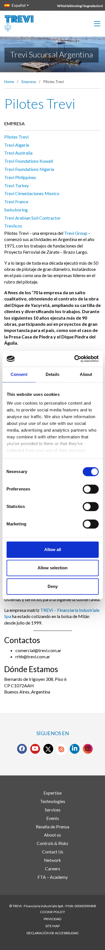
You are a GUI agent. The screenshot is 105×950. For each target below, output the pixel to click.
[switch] (91, 489)
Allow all (52, 549)
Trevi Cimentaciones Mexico (31, 193)
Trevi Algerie (16, 145)
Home (9, 81)
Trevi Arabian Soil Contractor (32, 217)
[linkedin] (74, 749)
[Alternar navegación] (97, 23)
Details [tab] (52, 374)
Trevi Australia (18, 152)
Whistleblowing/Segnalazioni (80, 6)
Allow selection (52, 567)
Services (52, 809)
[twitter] (48, 749)
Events (52, 818)
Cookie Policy (52, 912)
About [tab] (86, 374)
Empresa (29, 81)
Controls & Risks (52, 843)
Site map (52, 926)
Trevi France (16, 201)
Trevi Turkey (16, 185)
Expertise (52, 792)
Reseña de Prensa (52, 826)
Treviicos (13, 225)
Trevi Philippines (20, 177)
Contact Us (52, 851)
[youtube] (35, 749)
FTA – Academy (53, 877)
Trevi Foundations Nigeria (29, 169)
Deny (53, 586)
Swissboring (16, 209)
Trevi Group (75, 233)
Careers (52, 868)
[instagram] (87, 749)
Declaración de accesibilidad (52, 933)
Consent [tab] (19, 374)
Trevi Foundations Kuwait (28, 161)
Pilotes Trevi (16, 136)
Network (52, 860)
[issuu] (61, 749)
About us (52, 834)
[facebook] (22, 749)
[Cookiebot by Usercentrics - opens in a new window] (75, 358)
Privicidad (52, 919)
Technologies (52, 801)
